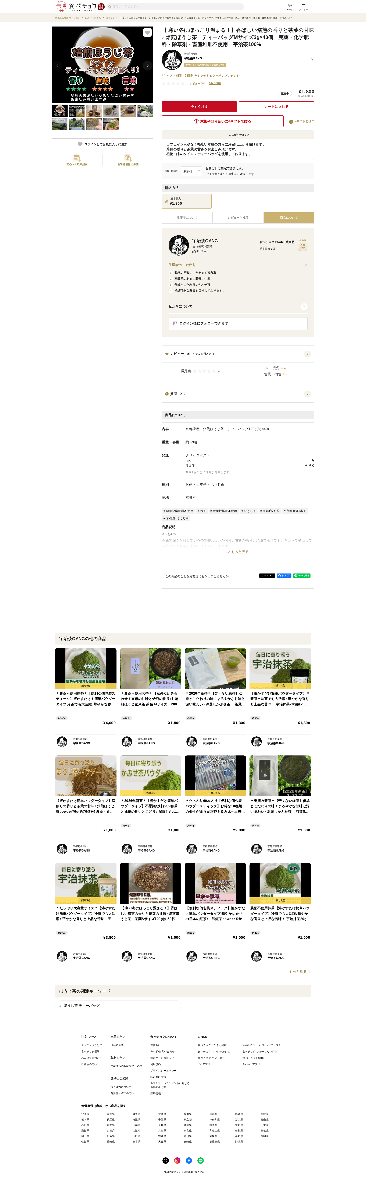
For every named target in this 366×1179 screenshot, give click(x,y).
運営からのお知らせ (162, 1057)
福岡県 (265, 1136)
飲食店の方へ (89, 1064)
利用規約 (155, 1064)
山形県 (213, 1114)
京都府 (191, 497)
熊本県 (136, 1141)
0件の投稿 (215, 83)
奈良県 (188, 1130)
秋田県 (188, 1114)
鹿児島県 (214, 1141)
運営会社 (155, 1045)
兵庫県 (162, 1130)
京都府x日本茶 (296, 511)
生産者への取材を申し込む (126, 1065)
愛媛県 (213, 1136)
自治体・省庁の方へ (122, 1093)
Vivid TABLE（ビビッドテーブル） (263, 1045)
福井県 (111, 1125)
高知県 (239, 1136)
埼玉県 (136, 1119)
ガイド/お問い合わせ (162, 1051)
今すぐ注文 (199, 106)
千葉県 (162, 1119)
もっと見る (240, 552)
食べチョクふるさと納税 (212, 1045)
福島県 (239, 1114)
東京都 (188, 1119)
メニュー (303, 9)
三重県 (265, 1125)
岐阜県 (188, 1125)
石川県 (85, 1125)
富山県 (265, 1119)
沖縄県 (239, 1141)
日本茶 (201, 484)
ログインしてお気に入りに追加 (105, 144)
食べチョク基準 (90, 1051)
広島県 (111, 1136)
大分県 (162, 1141)
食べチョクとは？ (91, 1045)
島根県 (265, 1130)
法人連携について (121, 1086)
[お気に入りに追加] (147, 32)
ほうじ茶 (218, 484)
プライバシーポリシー (163, 1070)
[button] (238, 365)
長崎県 (111, 1141)
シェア (285, 575)
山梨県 (136, 1125)
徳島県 (162, 1136)
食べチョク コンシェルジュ (214, 1051)
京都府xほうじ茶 (177, 518)
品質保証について (91, 1057)
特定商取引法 (158, 1077)
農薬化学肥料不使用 (179, 511)
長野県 (162, 1125)
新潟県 (239, 1119)
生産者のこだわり (182, 265)
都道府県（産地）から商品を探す (103, 1106)
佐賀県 (85, 1141)
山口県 (136, 1136)
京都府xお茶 (271, 511)
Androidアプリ (251, 1064)
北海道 (85, 1114)
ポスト (267, 575)
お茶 (189, 484)
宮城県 (162, 1114)
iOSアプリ (204, 1064)
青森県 (111, 1114)
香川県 (188, 1136)
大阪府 (136, 1130)
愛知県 (239, 1125)
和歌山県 (214, 1130)
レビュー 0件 (197, 83)
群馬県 (111, 1119)
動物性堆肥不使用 (225, 511)
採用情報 (155, 1093)
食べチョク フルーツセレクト (260, 1051)
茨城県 (265, 1114)
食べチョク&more (253, 1057)
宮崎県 (188, 1141)
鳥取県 (239, 1130)
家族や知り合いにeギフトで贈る (225, 121)
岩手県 (136, 1114)
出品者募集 (117, 1045)
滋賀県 (85, 1130)
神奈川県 (214, 1119)
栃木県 (85, 1119)
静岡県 (213, 1125)
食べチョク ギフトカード (212, 1057)
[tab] (238, 217)
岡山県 (85, 1136)
